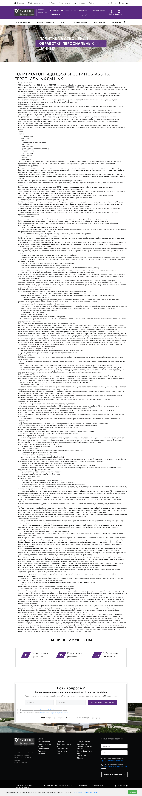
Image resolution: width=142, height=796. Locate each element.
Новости (80, 749)
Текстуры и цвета (83, 742)
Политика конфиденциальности (20, 761)
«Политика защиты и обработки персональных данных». (55, 713)
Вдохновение (82, 744)
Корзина (118, 14)
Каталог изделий (22, 22)
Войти (111, 14)
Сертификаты (82, 756)
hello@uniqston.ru (84, 15)
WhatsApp (96, 10)
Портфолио (99, 22)
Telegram (102, 10)
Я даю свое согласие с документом (43, 710)
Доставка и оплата (37, 3)
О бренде (20, 3)
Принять (133, 792)
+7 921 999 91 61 (56, 15)
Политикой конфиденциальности (85, 792)
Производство (81, 22)
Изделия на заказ (45, 22)
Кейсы (91, 3)
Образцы (80, 758)
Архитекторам (79, 3)
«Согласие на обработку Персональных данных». (53, 710)
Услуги (63, 22)
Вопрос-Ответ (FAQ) (84, 751)
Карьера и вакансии (84, 746)
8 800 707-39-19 (56, 10)
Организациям (65, 3)
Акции (53, 3)
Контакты (116, 22)
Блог (78, 753)
